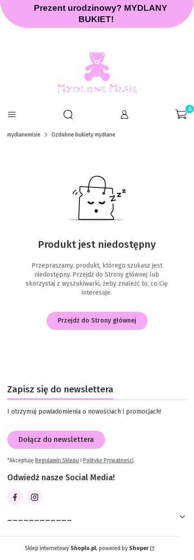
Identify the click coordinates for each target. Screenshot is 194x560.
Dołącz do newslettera (56, 439)
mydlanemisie (24, 135)
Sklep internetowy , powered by (86, 548)
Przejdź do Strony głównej (97, 320)
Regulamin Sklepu (57, 460)
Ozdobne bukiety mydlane (83, 135)
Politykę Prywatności (108, 460)
